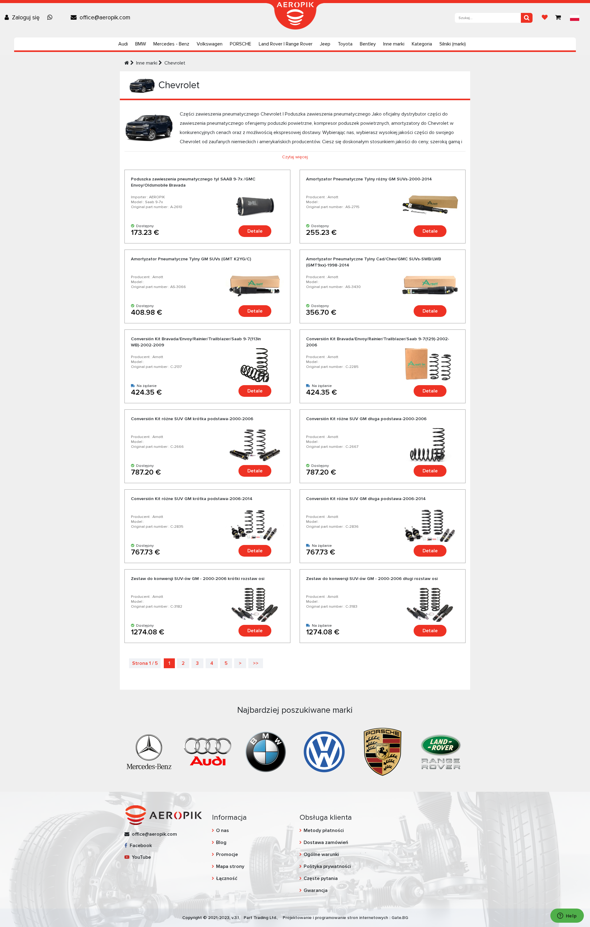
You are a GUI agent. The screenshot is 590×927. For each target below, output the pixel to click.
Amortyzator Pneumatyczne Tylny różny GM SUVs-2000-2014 (369, 179)
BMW (140, 44)
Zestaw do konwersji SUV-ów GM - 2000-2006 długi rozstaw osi (372, 578)
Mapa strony (230, 866)
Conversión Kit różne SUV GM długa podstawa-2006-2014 (366, 498)
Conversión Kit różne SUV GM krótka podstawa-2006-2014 (192, 498)
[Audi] (207, 751)
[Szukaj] (527, 18)
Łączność (226, 878)
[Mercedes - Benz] (149, 751)
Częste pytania (321, 878)
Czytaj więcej (295, 157)
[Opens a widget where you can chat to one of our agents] (567, 916)
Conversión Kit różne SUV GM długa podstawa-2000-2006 (366, 418)
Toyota (345, 44)
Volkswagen (209, 44)
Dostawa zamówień (326, 842)
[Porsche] (382, 751)
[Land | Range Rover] (441, 751)
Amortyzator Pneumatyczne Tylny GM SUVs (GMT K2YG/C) (191, 259)
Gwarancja (316, 890)
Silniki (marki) (452, 44)
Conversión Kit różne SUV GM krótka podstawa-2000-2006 (192, 418)
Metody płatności (324, 830)
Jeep (325, 44)
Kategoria (422, 44)
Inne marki (393, 44)
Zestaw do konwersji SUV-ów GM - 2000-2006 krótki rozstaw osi (197, 578)
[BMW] (265, 751)
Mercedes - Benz (171, 44)
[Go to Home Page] (126, 63)
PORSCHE (240, 44)
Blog (221, 842)
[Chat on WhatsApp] (51, 17)
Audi (123, 44)
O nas (222, 830)
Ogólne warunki (321, 854)
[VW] (324, 751)
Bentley (368, 44)
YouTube (140, 857)
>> (255, 663)
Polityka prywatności (327, 866)
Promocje (227, 854)
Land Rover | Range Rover (286, 44)
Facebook (139, 845)
